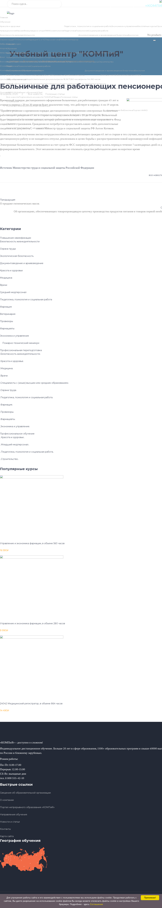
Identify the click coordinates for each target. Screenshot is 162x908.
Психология (82, 30)
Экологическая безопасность (17, 256)
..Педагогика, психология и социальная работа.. (27, 451)
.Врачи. (4, 375)
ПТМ (16, 39)
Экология (23, 39)
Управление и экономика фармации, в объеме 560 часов (32, 543)
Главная (4, 17)
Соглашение (96, 904)
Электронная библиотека (120, 110)
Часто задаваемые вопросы (98, 119)
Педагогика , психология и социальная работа (87, 26)
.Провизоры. (7, 411)
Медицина (6, 277)
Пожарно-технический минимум (20, 343)
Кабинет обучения (32, 128)
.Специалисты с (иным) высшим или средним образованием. (34, 382)
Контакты (11, 106)
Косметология (56, 30)
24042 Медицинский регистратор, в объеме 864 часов (31, 703)
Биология (133, 35)
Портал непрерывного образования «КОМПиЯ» (27, 807)
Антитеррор (72, 39)
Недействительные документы (48, 115)
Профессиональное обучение (17, 433)
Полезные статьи (69, 97)
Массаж (20, 30)
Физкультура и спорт (34, 30)
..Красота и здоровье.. (12, 437)
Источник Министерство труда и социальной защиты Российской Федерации (47, 168)
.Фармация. (6, 404)
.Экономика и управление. (15, 426)
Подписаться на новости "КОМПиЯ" (36, 97)
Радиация (33, 39)
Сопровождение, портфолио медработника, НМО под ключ (85, 53)
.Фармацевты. (7, 419)
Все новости (12, 97)
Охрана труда (7, 39)
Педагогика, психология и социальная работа (26, 299)
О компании (22, 106)
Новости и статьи (10, 821)
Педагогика (70, 30)
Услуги (3, 48)
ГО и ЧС (41, 39)
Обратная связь (36, 106)
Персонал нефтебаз (55, 39)
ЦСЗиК (45, 128)
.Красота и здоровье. (12, 361)
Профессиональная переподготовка (21, 350)
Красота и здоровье (10, 26)
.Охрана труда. (8, 390)
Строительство (106, 62)
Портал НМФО (140, 110)
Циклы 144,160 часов (97, 115)
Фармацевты (7, 328)
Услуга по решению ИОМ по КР (39, 53)
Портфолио (17, 53)
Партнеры (11, 123)
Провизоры (6, 321)
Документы (12, 110)
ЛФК (47, 30)
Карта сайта (7, 836)
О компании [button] (12, 101)
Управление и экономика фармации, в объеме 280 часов (32, 623)
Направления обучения (13, 814)
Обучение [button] (5, 22)
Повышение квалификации (15, 237)
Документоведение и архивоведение (97, 35)
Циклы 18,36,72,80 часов (75, 115)
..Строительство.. (9, 459)
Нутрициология (8, 30)
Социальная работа (98, 30)
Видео (57, 97)
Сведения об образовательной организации (29, 119)
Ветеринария (7, 314)
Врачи (3, 285)
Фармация (6, 306)
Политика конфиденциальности (68, 119)
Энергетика (122, 35)
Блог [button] (2, 57)
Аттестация (5, 53)
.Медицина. (6, 368)
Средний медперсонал (13, 292)
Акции (47, 106)
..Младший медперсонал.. (14, 444)
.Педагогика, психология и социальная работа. (26, 397)
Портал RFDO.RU (14, 128)
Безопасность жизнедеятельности (17, 35)
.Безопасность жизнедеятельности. (20, 353)
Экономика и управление (124, 26)
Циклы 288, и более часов (19, 115)
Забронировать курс (10, 44)
